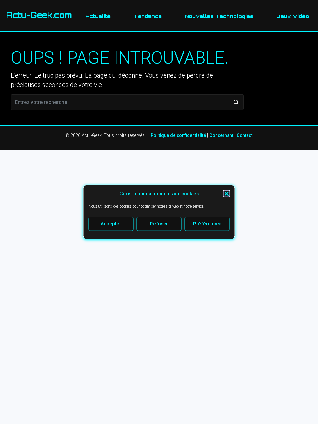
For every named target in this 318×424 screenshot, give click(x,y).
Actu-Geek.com (39, 15)
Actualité (98, 16)
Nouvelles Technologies (219, 16)
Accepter (111, 224)
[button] (227, 194)
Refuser (159, 224)
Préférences (207, 224)
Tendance (148, 16)
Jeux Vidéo (292, 16)
